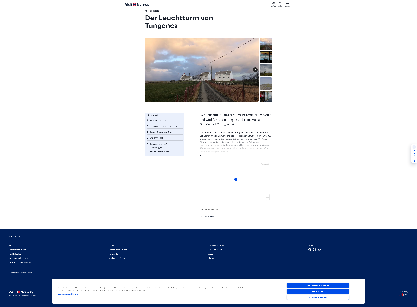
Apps (210, 253)
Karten (211, 258)
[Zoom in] (267, 195)
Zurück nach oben (17, 237)
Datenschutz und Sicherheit (21, 262)
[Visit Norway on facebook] (309, 249)
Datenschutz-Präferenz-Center (21, 272)
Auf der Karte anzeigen (160, 151)
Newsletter (114, 253)
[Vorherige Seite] (148, 69)
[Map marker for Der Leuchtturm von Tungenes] (235, 179)
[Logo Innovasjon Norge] (403, 294)
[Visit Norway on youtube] (319, 249)
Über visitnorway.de (17, 249)
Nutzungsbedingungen (18, 258)
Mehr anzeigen (209, 155)
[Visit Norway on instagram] (314, 249)
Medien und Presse (117, 258)
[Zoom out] (267, 199)
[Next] (255, 69)
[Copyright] (256, 99)
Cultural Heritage (209, 216)
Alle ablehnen (318, 291)
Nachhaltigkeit (15, 253)
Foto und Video (215, 249)
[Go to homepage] (141, 4)
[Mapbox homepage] (264, 164)
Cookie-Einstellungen (318, 297)
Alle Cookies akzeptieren (318, 285)
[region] (235, 181)
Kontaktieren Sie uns (118, 249)
